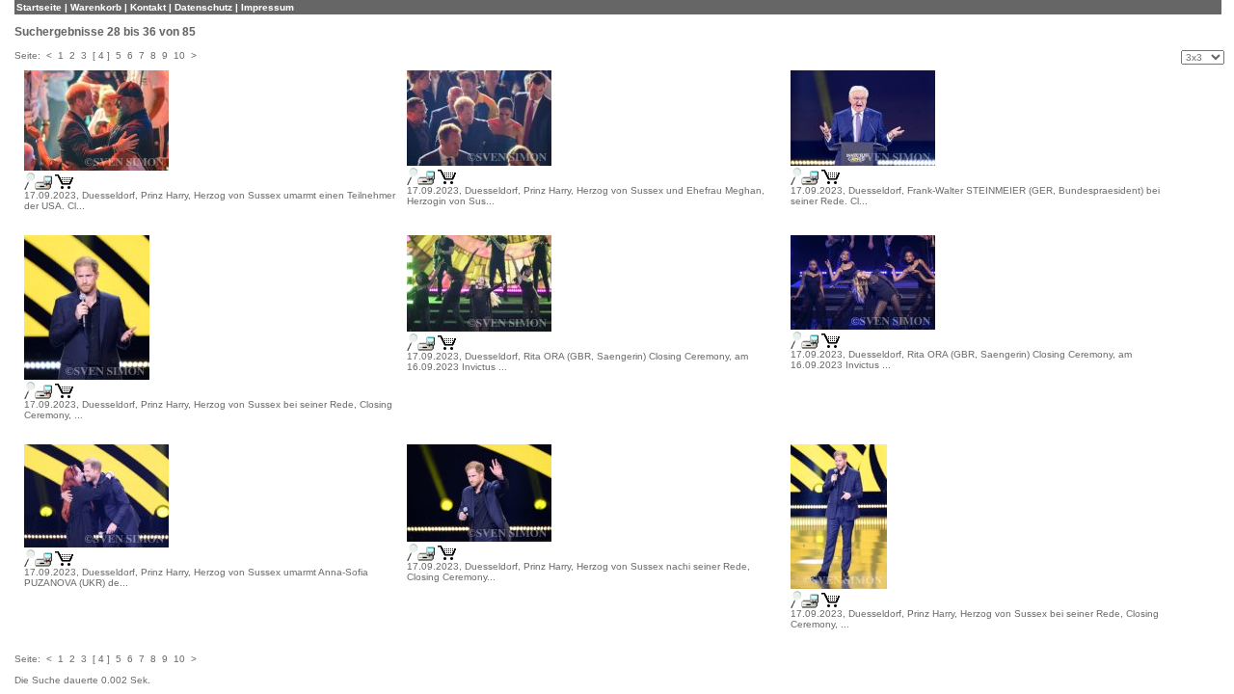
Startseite (39, 7)
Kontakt (148, 7)
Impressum (267, 7)
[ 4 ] (101, 55)
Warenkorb (95, 7)
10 (179, 55)
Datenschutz (203, 7)
